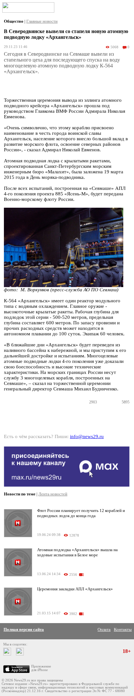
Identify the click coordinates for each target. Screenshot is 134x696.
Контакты (123, 629)
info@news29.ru (87, 436)
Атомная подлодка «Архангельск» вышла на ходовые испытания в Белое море (77, 552)
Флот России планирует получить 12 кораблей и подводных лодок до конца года (81, 513)
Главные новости (42, 21)
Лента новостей (52, 494)
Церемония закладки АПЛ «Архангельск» (75, 588)
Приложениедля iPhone (41, 668)
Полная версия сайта (24, 629)
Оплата (104, 629)
